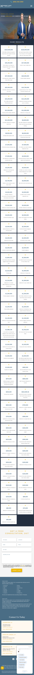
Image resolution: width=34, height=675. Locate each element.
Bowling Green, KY (9, 634)
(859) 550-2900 (18, 2)
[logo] (6, 6)
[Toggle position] (29, 647)
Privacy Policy (4, 668)
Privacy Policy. (22, 565)
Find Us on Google (7, 627)
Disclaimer (11, 668)
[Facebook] (13, 659)
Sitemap (8, 668)
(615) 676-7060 (9, 653)
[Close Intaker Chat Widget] (31, 647)
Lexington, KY (7, 622)
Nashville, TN (7, 646)
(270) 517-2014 (9, 641)
